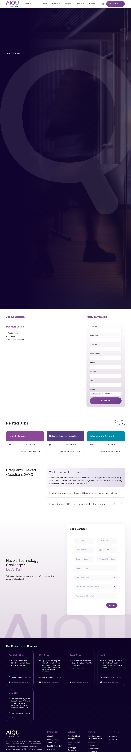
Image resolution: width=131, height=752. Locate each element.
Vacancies (16, 53)
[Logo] (14, 4)
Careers (92, 4)
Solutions (28, 4)
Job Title (93, 372)
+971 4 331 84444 (78, 668)
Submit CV (113, 739)
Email (92, 381)
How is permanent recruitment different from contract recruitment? (84, 493)
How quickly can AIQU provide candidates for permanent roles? (82, 504)
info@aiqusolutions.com (19, 682)
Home (8, 53)
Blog (110, 743)
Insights (68, 4)
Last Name (94, 345)
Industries (56, 4)
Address (92, 363)
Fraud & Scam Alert (54, 746)
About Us (80, 4)
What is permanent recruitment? (66, 472)
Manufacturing (93, 748)
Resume (93, 390)
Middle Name (94, 336)
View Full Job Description (28, 451)
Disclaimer (51, 749)
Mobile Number (95, 354)
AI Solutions (42, 4)
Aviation (91, 742)
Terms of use (52, 743)
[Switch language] (102, 4)
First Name (94, 326)
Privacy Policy (52, 739)
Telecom (91, 745)
